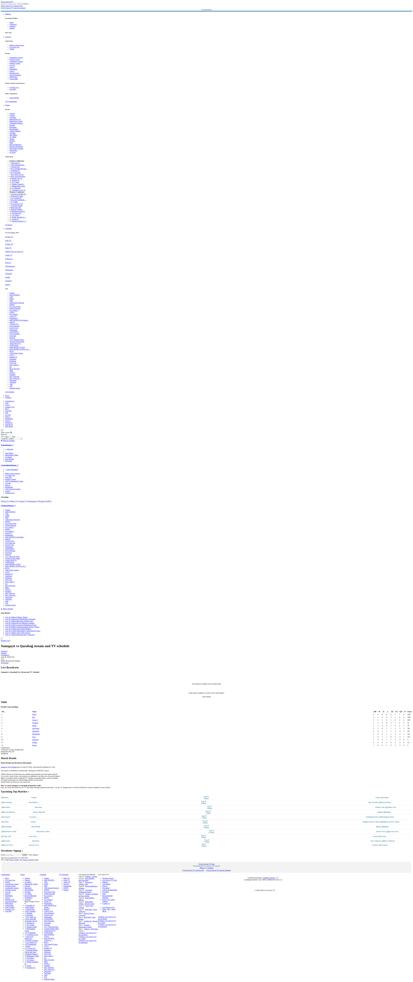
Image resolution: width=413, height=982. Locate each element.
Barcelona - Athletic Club (86, 883)
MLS (7, 409)
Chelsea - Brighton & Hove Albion (88, 895)
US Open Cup (14, 47)
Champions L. (10, 401)
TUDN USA (14, 324)
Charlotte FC (15, 171)
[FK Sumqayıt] (5, 655)
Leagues (8, 37)
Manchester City (15, 119)
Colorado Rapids (16, 206)
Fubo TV (66, 880)
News (7, 395)
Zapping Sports (15, 388)
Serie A (12, 67)
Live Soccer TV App (109, 880)
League (6, 437)
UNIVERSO (14, 332)
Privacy (105, 886)
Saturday (13, 26)
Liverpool (13, 117)
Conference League (16, 61)
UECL (7, 405)
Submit (25, 855)
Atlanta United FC (18, 184)
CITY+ (12, 355)
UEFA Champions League (14, 481)
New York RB (31, 919)
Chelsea (12, 115)
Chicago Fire (15, 167)
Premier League (15, 63)
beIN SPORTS (15, 295)
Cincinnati (29, 915)
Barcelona (13, 127)
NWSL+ (12, 373)
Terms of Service (28, 860)
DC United (15, 182)
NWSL (12, 49)
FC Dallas (14, 202)
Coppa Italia (14, 79)
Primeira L (8, 422)
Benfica (12, 141)
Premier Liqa (5, 641)
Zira (33, 717)
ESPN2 (12, 305)
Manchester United (16, 121)
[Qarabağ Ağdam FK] (4, 663)
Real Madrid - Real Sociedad (87, 879)
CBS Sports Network (17, 303)
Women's (8, 397)
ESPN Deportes (15, 308)
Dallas (28, 946)
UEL (7, 403)
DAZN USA (14, 328)
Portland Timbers (17, 209)
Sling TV (66, 878)
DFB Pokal (13, 77)
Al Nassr (13, 152)
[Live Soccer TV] (7, 2)
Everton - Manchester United (85, 926)
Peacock (12, 338)
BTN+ (12, 351)
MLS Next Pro (15, 369)
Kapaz (34, 745)
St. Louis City (30, 948)
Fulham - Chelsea (91, 876)
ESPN (12, 299)
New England (30, 911)
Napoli (12, 139)
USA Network (14, 326)
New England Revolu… (19, 169)
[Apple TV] (22, 501)
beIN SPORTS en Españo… (19, 320)
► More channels (7, 609)
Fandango (13, 359)
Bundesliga (13, 69)
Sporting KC (31, 968)
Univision (13, 336)
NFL (108, 909)
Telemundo (13, 330)
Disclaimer (106, 888)
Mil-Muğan (36, 734)
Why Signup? (33, 855)
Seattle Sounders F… (19, 217)
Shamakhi (35, 731)
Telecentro (13, 380)
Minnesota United (33, 956)
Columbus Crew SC (19, 190)
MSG (11, 371)
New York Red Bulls (18, 176)
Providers (105, 892)
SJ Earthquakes (31, 944)
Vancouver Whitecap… (19, 194)
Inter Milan (13, 135)
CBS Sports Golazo (16, 353)
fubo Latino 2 (14, 365)
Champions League (16, 57)
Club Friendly (14, 98)
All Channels (9, 392)
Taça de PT (9, 424)
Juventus (12, 133)
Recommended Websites (107, 897)
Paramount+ (14, 318)
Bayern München (15, 145)
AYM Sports (14, 345)
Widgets (105, 882)
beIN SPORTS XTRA (17, 347)
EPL (6, 413)
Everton (12, 125)
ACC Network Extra (17, 340)
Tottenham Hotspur (16, 123)
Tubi (11, 384)
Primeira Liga (14, 73)
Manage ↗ (9, 445)
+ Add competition (11, 469)
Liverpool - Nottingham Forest (86, 891)
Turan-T (35, 720)
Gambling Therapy (268, 878)
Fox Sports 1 (14, 310)
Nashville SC (15, 163)
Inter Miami (30, 907)
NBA (104, 909)
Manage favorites (8, 441)
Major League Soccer (17, 45)
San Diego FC (16, 213)
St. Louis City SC (17, 204)
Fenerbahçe (13, 150)
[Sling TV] (13, 501)
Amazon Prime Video (17, 342)
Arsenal (12, 113)
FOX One (13, 363)
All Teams (8, 225)
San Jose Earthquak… (18, 200)
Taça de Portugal (15, 75)
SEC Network (14, 376)
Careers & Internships (109, 890)
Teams (7, 105)
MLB (104, 911)
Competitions (6, 465)
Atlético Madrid (15, 131)
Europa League (15, 59)
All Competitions (11, 101)
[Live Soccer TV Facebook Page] (88, 935)
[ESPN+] (48, 501)
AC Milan (13, 137)
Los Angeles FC (16, 198)
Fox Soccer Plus (15, 307)
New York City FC (17, 174)
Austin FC (15, 219)
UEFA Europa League (13, 489)
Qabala (34, 742)
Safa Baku (35, 728)
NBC (11, 301)
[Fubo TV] (5, 501)
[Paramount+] (32, 501)
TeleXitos (13, 382)
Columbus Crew (32, 935)
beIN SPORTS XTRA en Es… (16, 566)
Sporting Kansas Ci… (19, 221)
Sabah (34, 726)
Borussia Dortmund (16, 147)
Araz (34, 737)
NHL (113, 909)
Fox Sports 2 (14, 314)
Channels (8, 228)
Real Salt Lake (16, 207)
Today (12, 22)
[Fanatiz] (41, 501)
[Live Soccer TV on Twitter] (88, 939)
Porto (11, 143)
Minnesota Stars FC (18, 211)
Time (13, 437)
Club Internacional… (18, 165)
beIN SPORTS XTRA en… (49, 939)
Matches (8, 14)
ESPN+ (12, 312)
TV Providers (63, 874)
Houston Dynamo (17, 196)
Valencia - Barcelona (91, 929)
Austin (29, 966)
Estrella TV (13, 357)
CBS (11, 297)
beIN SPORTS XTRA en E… (20, 349)
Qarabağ (4, 653)
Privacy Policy (14, 860)
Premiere (13, 375)
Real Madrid (14, 129)
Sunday (12, 28)
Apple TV (13, 316)
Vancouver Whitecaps (29, 937)
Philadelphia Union (18, 186)
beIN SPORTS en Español (14, 537)
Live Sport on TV (108, 907)
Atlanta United (32, 927)
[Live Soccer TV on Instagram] (88, 942)
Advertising (106, 884)
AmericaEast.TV (15, 343)
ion (11, 367)
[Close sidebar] (2, 638)
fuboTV (12, 322)
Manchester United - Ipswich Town (86, 903)
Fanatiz (12, 293)
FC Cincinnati (16, 173)
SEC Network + (15, 378)
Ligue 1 (12, 71)
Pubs (104, 894)
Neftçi (34, 714)
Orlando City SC (16, 178)
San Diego (30, 958)
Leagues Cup (14, 87)
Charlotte (29, 913)
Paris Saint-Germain (16, 148)
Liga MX (13, 89)
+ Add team (9, 449)
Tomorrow (13, 24)
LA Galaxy (15, 215)
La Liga (12, 65)
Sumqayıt (4, 651)
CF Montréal (16, 188)
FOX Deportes (15, 334)
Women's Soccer (108, 878)
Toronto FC (16, 180)
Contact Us (106, 903)
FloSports (13, 361)
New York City (31, 917)
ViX (11, 386)
